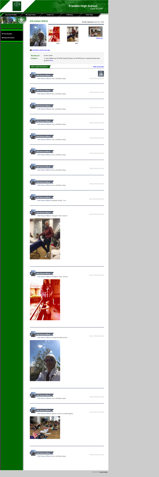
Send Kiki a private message (41, 50)
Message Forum (31, 15)
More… (52, 60)
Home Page (89, 15)
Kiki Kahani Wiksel (43, 75)
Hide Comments (98, 67)
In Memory (70, 15)
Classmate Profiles (11, 15)
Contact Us (50, 15)
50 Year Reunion (7, 34)
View (64, 200)
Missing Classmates (8, 37)
